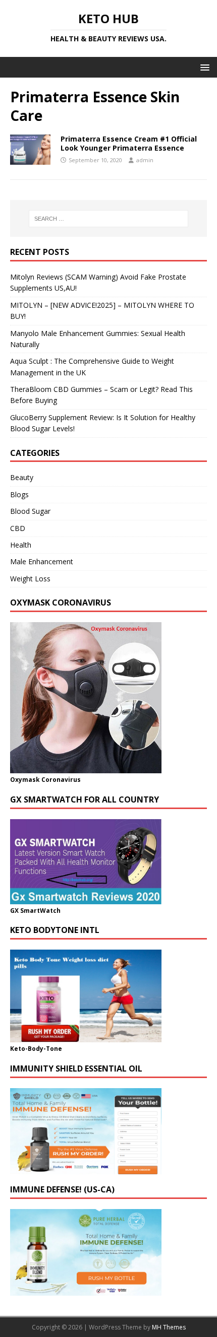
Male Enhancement (41, 561)
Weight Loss (30, 578)
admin (144, 160)
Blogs (19, 494)
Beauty (21, 477)
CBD (17, 528)
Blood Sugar (30, 511)
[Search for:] (108, 218)
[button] (203, 66)
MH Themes (169, 1327)
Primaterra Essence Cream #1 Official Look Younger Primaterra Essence (129, 143)
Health (20, 545)
